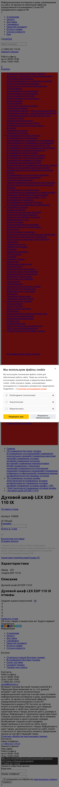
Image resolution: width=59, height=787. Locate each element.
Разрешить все (16, 417)
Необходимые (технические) (22, 395)
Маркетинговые (17, 409)
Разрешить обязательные (43, 416)
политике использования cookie (32, 389)
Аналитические (16, 402)
